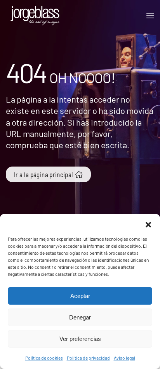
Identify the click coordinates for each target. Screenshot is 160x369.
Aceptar (80, 296)
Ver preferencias (80, 338)
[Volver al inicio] (35, 15)
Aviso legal (124, 357)
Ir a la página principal (43, 174)
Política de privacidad (88, 357)
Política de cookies (44, 357)
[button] (148, 223)
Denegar (80, 317)
